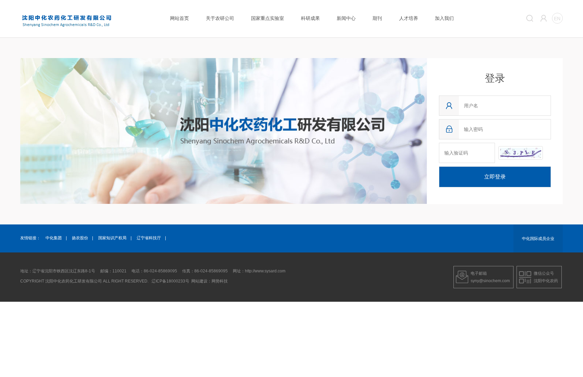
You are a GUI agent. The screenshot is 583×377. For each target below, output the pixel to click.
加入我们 (444, 18)
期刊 (377, 18)
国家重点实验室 (267, 18)
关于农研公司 (220, 18)
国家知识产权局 (112, 238)
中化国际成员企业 (538, 238)
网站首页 (179, 18)
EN (557, 18)
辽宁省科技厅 (149, 238)
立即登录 (495, 177)
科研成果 (310, 18)
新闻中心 (346, 18)
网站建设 (199, 281)
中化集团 (54, 238)
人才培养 (408, 18)
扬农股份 (80, 238)
